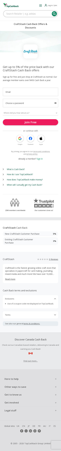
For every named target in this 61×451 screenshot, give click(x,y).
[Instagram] (34, 430)
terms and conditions (41, 151)
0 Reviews (53, 259)
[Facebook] (21, 430)
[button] (40, 5)
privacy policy (32, 154)
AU (44, 426)
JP (29, 426)
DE (33, 426)
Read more (10, 279)
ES (54, 426)
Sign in (40, 158)
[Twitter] (26, 430)
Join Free (30, 122)
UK (18, 426)
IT (50, 426)
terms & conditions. (32, 323)
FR (39, 426)
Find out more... (30, 361)
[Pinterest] (39, 430)
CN (23, 426)
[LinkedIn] (30, 430)
